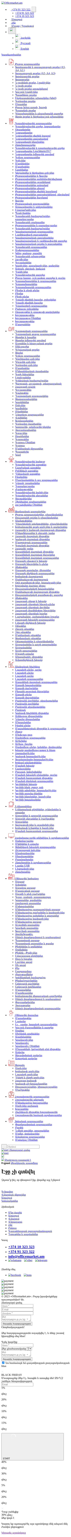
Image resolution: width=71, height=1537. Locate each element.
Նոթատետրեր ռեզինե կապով (32, 135)
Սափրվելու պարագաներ (30, 737)
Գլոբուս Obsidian (25, 442)
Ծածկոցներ (22, 1089)
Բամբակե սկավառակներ (30, 706)
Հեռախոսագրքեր (25, 144)
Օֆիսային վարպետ (26, 1015)
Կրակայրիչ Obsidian (27, 1046)
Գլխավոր (7, 1191)
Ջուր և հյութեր (23, 958)
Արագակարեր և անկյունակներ (34, 206)
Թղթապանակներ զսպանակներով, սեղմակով (42, 194)
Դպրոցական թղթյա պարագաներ (35, 334)
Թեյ (17, 968)
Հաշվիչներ (21, 259)
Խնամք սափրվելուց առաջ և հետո (35, 750)
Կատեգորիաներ (11, 54)
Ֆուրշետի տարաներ (27, 931)
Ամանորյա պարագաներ (30, 1136)
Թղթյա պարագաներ (27, 64)
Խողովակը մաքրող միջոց (30, 585)
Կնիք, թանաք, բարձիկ (28, 253)
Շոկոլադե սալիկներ (27, 983)
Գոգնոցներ (21, 392)
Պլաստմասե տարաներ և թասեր (34, 943)
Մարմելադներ (24, 992)
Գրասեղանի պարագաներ (31, 247)
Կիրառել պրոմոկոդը (13, 1532)
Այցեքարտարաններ (27, 250)
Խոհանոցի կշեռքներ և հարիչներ (34, 827)
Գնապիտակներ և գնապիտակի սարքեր (39, 113)
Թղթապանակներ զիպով (30, 188)
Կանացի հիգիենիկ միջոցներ (32, 713)
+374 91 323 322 (21, 9)
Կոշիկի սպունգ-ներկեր (28, 793)
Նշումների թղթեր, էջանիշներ (32, 82)
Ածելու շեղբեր (23, 743)
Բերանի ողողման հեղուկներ (32, 691)
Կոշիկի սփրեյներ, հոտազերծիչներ (35, 790)
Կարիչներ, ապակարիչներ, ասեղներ (37, 265)
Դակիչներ (21, 271)
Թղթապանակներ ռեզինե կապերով (36, 191)
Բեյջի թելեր (22, 296)
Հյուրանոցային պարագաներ (31, 1096)
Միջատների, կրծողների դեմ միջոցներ (37, 1049)
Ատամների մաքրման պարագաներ (36, 682)
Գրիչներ (20, 160)
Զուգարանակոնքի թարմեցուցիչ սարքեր (39, 594)
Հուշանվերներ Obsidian (28, 504)
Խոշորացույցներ (24, 315)
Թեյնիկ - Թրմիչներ (26, 952)
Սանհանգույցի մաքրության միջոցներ (37, 591)
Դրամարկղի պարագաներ (31, 305)
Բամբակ (20, 709)
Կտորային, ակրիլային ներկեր (33, 426)
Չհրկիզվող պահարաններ (30, 501)
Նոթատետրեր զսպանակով (31, 138)
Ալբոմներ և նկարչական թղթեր (33, 343)
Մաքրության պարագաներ (31, 542)
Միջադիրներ (23, 722)
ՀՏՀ (13, 22)
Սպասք (19, 881)
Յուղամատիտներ (25, 430)
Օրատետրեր (22, 129)
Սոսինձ (19, 1030)
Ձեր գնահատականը (13, 1348)
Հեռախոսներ (22, 871)
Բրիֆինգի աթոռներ (26, 470)
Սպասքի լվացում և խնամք (31, 560)
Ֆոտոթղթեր (22, 79)
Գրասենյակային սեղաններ (31, 495)
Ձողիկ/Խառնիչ (24, 934)
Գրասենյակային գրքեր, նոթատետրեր (37, 126)
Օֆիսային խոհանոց (26, 878)
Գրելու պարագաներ (27, 157)
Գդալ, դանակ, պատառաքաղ (33, 897)
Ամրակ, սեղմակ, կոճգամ (30, 268)
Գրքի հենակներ (24, 374)
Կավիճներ (21, 408)
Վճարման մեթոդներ (13, 1194)
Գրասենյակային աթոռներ (30, 464)
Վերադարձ (15, 1221)
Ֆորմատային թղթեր (27, 76)
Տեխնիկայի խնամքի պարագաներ (35, 847)
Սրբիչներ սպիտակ (26, 1105)
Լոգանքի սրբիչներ (26, 1074)
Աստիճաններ (23, 1036)
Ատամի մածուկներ (26, 688)
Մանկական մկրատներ (29, 448)
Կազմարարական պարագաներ (34, 231)
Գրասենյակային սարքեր (30, 274)
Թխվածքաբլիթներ (26, 980)
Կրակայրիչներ (24, 1039)
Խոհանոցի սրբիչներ (27, 1071)
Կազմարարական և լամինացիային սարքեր (41, 240)
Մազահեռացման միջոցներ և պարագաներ (40, 728)
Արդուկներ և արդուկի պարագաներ (36, 815)
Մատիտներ (22, 166)
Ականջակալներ (24, 853)
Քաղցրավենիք (24, 974)
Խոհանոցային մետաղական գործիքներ (38, 996)
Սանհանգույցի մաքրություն (31, 579)
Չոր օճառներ (23, 632)
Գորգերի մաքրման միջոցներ (32, 545)
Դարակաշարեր (25, 486)
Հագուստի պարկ (25, 386)
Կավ (18, 454)
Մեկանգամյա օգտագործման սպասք (37, 909)
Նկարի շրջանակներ (27, 483)
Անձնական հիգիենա (27, 666)
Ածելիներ (21, 740)
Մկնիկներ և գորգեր (27, 843)
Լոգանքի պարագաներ (29, 679)
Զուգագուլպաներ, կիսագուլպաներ (36, 1086)
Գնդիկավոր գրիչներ (27, 358)
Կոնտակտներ (9, 1200)
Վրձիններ (21, 417)
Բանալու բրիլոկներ (27, 308)
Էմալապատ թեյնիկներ (29, 955)
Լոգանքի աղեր (24, 675)
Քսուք (18, 731)
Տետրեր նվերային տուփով (30, 340)
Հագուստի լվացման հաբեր (31, 613)
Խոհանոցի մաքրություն (29, 576)
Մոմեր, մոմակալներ (27, 1133)
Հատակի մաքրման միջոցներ (32, 536)
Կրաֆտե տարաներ (26, 927)
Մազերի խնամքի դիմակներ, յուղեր (36, 774)
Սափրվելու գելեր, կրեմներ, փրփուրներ (38, 747)
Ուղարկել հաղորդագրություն (17, 1323)
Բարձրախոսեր (24, 859)
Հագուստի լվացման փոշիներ (32, 607)
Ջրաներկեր (22, 436)
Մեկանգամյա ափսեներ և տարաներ (37, 915)
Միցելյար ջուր (23, 734)
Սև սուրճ (20, 965)
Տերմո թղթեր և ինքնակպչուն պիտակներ (39, 116)
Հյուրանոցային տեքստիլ (29, 1099)
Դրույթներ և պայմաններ (23, 1234)
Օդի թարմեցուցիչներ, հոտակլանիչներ (38, 582)
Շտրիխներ (21, 169)
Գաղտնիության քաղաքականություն (30, 1231)
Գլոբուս (20, 445)
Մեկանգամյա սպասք (28, 921)
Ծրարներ (21, 104)
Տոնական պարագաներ (28, 1121)
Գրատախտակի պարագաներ (33, 287)
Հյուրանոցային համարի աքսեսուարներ (38, 1115)
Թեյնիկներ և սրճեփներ (28, 946)
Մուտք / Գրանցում (22, 25)
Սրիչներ (20, 405)
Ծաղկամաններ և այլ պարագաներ (36, 480)
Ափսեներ (20, 884)
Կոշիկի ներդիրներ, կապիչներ (33, 796)
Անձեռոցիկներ (23, 520)
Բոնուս (12, 1228)
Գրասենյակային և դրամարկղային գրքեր (40, 148)
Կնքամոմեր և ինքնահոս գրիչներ (34, 172)
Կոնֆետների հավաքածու (30, 977)
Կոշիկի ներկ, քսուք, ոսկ (29, 787)
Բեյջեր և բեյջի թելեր (27, 290)
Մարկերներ (22, 163)
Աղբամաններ (23, 647)
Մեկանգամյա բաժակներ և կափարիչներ (40, 912)
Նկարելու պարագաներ (29, 414)
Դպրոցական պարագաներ (31, 331)
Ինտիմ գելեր (23, 725)
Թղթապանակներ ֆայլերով (31, 197)
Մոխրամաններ (24, 906)
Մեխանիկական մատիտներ (32, 371)
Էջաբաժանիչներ (25, 209)
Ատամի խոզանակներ (28, 685)
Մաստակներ (23, 989)
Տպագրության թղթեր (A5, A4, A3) (35, 73)
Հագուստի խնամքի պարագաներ (35, 619)
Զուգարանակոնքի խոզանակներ (34, 588)
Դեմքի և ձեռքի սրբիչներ (29, 1077)
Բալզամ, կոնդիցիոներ (28, 771)
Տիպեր (19, 352)
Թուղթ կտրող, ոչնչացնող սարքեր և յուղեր (40, 277)
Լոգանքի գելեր (24, 672)
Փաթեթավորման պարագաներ (33, 1124)
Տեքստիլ (19, 1065)
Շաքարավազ (23, 971)
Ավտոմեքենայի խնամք (29, 659)
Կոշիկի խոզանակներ (28, 799)
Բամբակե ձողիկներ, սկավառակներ (36, 700)
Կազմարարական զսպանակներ (34, 237)
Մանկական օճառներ (28, 635)
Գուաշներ (21, 433)
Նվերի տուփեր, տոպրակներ (32, 1130)
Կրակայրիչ (22, 1042)
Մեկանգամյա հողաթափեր (31, 1102)
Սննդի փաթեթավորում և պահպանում (38, 937)
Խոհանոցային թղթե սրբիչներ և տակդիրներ (41, 526)
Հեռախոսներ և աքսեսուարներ (33, 862)
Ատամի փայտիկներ (27, 697)
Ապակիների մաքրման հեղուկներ (35, 554)
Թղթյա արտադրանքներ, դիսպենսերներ (39, 514)
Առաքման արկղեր (26, 1058)
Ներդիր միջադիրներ (27, 719)
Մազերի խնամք (24, 765)
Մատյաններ (22, 324)
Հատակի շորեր (24, 548)
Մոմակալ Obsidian (26, 1139)
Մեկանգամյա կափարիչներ (32, 918)
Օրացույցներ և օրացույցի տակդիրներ (37, 311)
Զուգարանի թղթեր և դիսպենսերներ (36, 517)
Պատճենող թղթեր (26, 94)
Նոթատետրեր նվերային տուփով (34, 154)
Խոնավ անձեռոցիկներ (28, 762)
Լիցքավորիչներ (24, 868)
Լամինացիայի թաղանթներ (31, 234)
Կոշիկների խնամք (26, 784)
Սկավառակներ (24, 856)
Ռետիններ (21, 411)
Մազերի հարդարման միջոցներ (34, 777)
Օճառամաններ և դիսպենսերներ (34, 641)
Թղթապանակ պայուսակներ (32, 203)
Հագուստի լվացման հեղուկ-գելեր (35, 604)
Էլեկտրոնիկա (23, 806)
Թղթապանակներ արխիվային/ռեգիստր (38, 178)
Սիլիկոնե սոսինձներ (27, 1033)
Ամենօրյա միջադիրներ (29, 716)
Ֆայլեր (19, 200)
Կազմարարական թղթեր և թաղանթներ (38, 243)
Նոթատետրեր (23, 132)
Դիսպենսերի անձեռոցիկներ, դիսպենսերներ (41, 523)
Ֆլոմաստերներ (24, 420)
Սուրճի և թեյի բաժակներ (30, 893)
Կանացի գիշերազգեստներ (31, 1083)
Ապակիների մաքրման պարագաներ (37, 557)
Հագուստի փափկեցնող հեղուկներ (35, 610)
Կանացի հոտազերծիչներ (30, 756)
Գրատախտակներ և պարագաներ (35, 281)
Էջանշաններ (23, 377)
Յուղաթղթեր (22, 1005)
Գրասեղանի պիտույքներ (30, 256)
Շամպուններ (23, 768)
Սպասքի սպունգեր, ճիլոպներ (33, 570)
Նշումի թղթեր (23, 85)
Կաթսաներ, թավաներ (28, 900)
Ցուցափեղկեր (23, 498)
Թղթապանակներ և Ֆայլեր (31, 175)
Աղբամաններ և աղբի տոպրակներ (36, 644)
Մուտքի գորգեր (24, 653)
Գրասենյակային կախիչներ (31, 492)
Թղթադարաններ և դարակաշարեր (36, 225)
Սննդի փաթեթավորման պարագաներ (37, 1008)
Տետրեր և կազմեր (25, 337)
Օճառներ (20, 625)
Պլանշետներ (23, 213)
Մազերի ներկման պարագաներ (34, 781)
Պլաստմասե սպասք (27, 940)
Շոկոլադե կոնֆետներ (28, 986)
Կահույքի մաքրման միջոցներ (32, 539)
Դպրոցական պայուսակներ (31, 396)
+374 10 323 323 (21, 1247)
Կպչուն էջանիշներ (26, 91)
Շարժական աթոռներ (28, 467)
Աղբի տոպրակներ (26, 650)
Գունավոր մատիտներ (28, 423)
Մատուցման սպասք (27, 890)
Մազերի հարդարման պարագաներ (36, 831)
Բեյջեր (19, 293)
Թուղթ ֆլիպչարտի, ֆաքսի (31, 107)
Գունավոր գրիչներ (26, 365)
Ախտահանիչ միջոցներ (29, 656)
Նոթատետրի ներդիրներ (29, 141)
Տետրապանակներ (26, 399)
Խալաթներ (21, 1108)
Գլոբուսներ (22, 439)
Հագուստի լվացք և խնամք (31, 601)
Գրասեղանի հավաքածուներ (32, 228)
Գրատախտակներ (26, 284)
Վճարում (13, 1218)
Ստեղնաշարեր (24, 840)
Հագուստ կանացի (26, 1080)
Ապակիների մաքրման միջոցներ (34, 551)
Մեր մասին (15, 1212)
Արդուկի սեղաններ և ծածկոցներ (34, 818)
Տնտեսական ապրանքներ (29, 511)
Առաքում (16, 19)
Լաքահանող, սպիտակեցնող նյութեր (37, 616)
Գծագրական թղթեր (27, 349)
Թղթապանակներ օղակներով (32, 182)
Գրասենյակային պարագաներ (33, 123)
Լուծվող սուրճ (23, 962)
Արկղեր (19, 1052)
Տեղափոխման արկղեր (28, 1055)
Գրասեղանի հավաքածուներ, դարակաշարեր (32, 218)
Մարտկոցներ (23, 1018)
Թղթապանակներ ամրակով (31, 185)
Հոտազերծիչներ (25, 753)
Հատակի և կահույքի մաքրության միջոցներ (40, 530)
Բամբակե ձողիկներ (27, 703)
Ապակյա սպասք (25, 887)
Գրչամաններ (23, 262)
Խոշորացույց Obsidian (28, 318)
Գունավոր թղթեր (25, 101)
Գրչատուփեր (23, 389)
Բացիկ (19, 1127)
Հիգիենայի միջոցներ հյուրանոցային (36, 1112)
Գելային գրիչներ (25, 361)
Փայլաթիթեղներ (25, 1002)
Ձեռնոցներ (21, 567)
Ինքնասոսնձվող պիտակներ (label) (35, 98)
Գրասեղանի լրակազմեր (30, 222)
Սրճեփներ (21, 949)
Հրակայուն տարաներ (28, 903)
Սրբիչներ (21, 1068)
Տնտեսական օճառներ (28, 638)
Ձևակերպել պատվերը (24, 1163)
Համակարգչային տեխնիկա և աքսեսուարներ (41, 837)
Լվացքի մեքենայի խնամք (30, 622)
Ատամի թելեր (23, 694)
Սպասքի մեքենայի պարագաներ (34, 573)
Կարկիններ (22, 402)
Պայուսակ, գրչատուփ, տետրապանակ (38, 383)
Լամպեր (20, 1021)
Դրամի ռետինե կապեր (29, 302)
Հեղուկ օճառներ (24, 629)
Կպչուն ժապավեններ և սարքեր (34, 1027)
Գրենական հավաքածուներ (31, 380)
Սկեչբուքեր (22, 346)
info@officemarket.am (26, 1256)
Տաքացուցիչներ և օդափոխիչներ (34, 824)
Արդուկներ (21, 821)
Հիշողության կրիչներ (27, 850)
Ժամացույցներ (24, 489)
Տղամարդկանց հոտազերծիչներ (34, 759)
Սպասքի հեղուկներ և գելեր (31, 564)
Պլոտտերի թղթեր (25, 110)
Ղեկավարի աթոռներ (27, 473)
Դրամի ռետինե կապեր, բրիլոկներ (35, 299)
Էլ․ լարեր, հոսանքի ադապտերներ (36, 1024)
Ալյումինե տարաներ (27, 924)
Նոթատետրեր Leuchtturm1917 (33, 151)
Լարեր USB (22, 865)
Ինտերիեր (21, 476)
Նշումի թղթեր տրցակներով (31, 88)
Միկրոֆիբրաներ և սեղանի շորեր (35, 533)
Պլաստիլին (22, 451)
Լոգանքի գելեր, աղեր (28, 669)
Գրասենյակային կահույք (29, 461)
